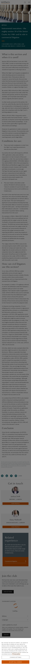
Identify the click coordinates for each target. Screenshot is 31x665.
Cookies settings (15, 657)
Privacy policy (16, 654)
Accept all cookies (15, 662)
